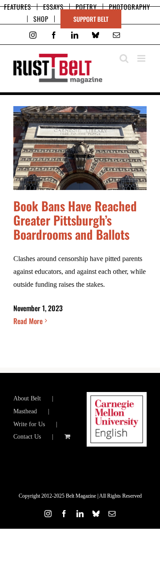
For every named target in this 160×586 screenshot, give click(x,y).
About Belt (27, 398)
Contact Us (27, 436)
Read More (28, 321)
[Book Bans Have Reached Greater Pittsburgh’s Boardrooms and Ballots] (80, 148)
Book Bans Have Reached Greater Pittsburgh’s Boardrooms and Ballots (75, 220)
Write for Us (29, 424)
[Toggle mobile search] (124, 58)
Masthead (25, 411)
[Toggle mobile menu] (142, 58)
